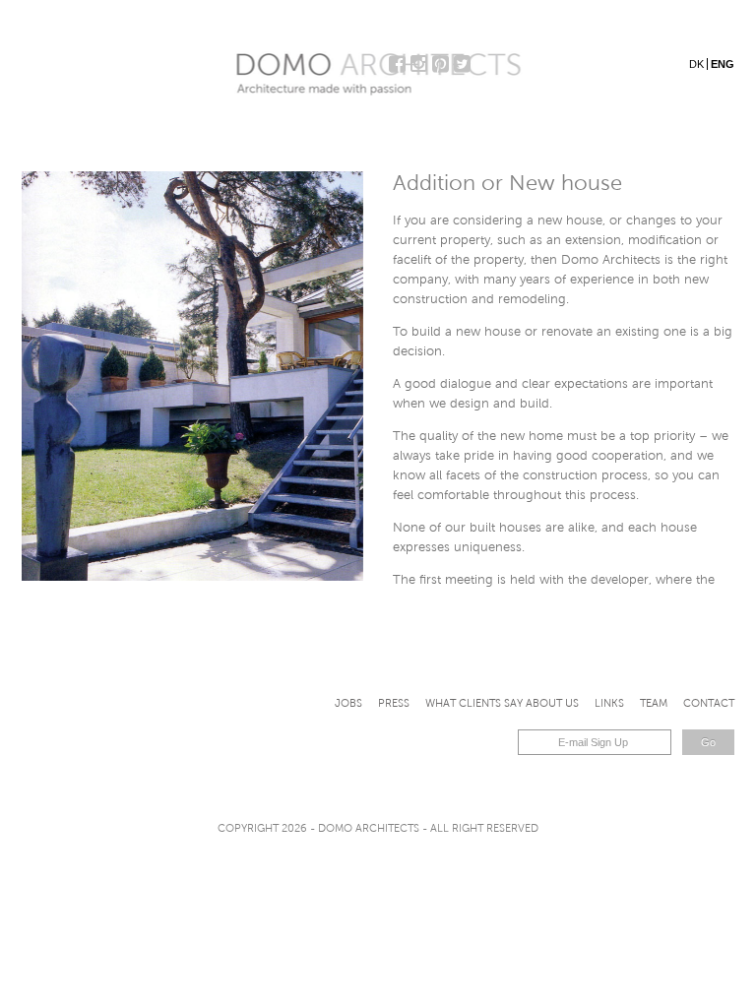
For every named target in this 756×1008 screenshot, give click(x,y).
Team (653, 703)
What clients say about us (502, 703)
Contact (708, 703)
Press (394, 703)
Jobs (348, 703)
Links (609, 703)
